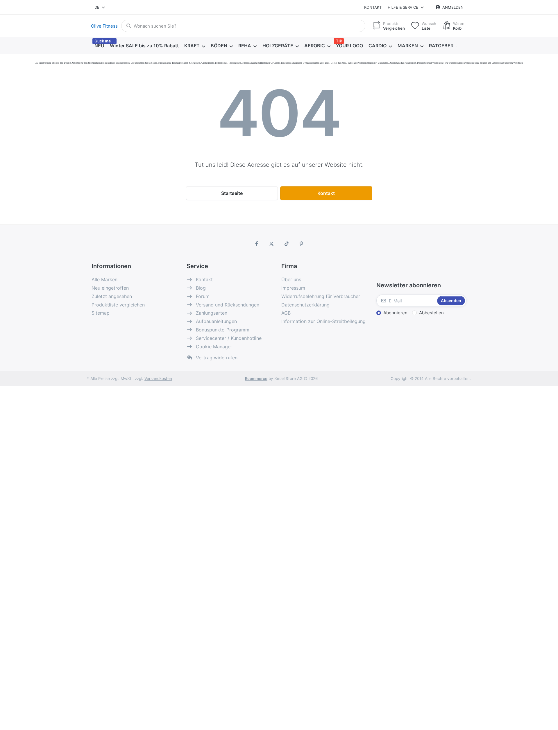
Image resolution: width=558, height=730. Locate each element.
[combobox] (100, 7)
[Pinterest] (301, 243)
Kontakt (373, 7)
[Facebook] (256, 243)
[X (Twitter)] (271, 243)
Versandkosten (158, 378)
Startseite (232, 193)
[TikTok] (286, 243)
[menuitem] (99, 46)
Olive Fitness (104, 26)
